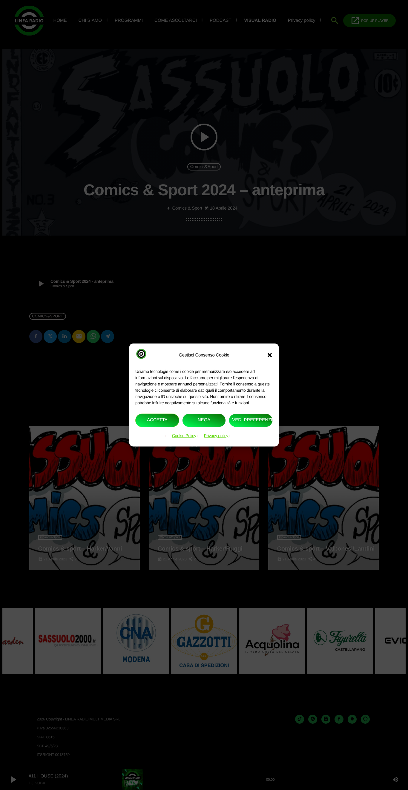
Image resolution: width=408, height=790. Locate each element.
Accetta (157, 420)
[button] (270, 355)
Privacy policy (216, 435)
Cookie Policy (184, 435)
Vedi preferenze (252, 420)
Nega (204, 420)
